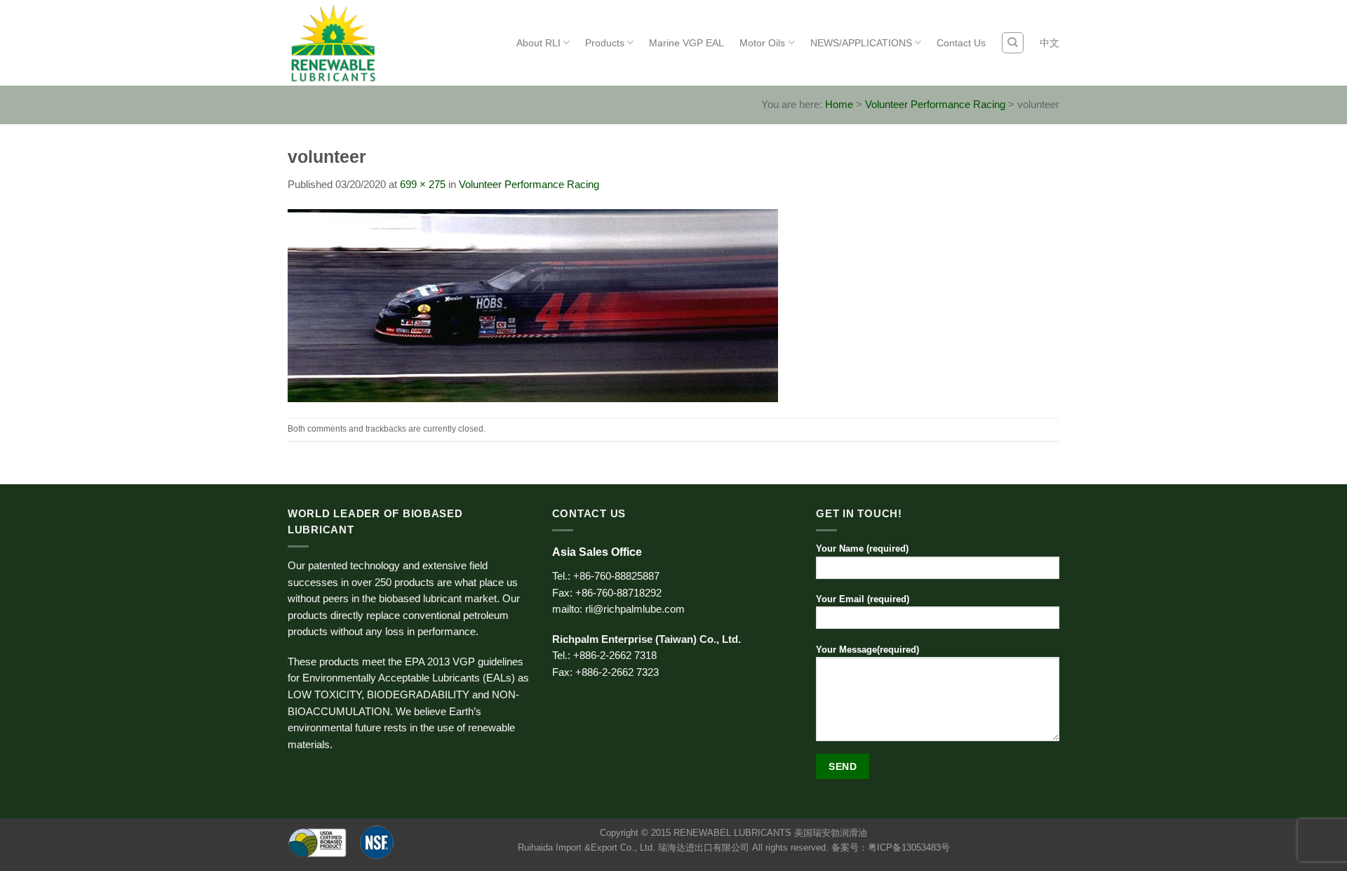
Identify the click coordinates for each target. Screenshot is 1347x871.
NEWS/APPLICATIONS (861, 42)
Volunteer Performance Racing (935, 104)
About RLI (538, 42)
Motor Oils (762, 42)
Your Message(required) (867, 649)
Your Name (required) (862, 548)
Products (604, 42)
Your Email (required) (862, 599)
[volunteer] (533, 304)
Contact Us (961, 42)
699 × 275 (422, 184)
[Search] (1012, 42)
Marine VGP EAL (686, 42)
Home (839, 104)
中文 (1049, 42)
